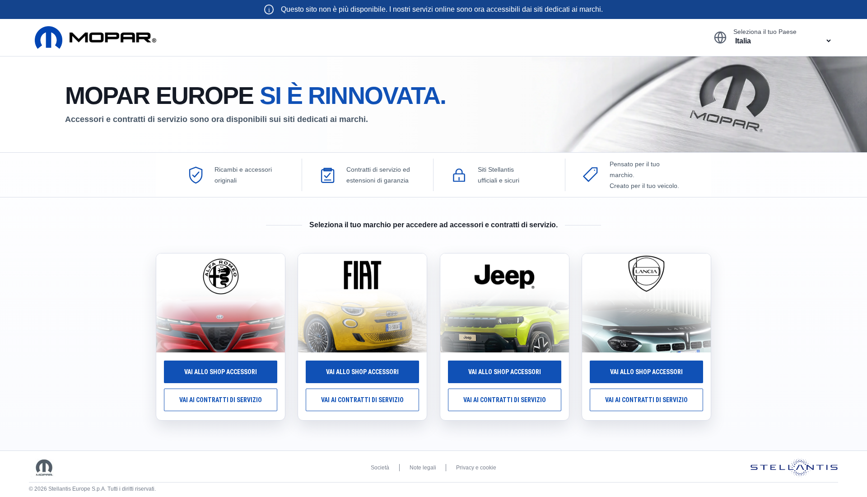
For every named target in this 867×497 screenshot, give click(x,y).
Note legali (423, 467)
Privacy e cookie (476, 467)
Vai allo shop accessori (220, 371)
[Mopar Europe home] (95, 37)
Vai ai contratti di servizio (220, 399)
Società (380, 467)
